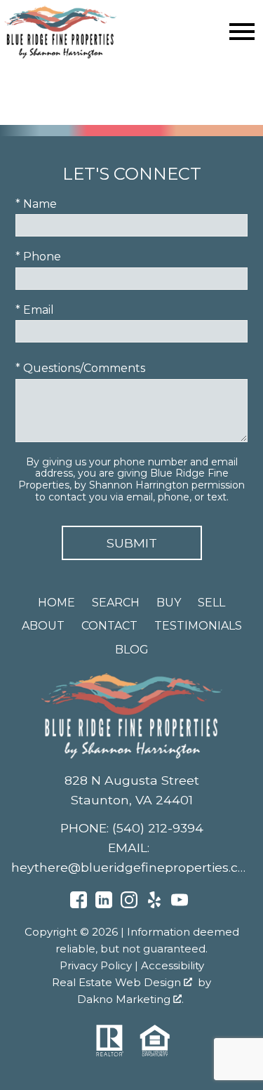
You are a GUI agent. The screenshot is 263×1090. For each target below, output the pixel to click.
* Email (34, 310)
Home (56, 602)
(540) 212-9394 (157, 827)
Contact (109, 625)
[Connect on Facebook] (78, 904)
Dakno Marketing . (130, 999)
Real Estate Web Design (118, 982)
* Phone (38, 256)
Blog (132, 649)
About (43, 625)
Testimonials (198, 625)
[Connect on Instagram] (129, 904)
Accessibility (172, 965)
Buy (168, 602)
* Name (36, 204)
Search (116, 602)
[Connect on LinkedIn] (103, 904)
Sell (211, 602)
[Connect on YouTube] (179, 904)
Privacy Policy (96, 965)
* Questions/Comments (80, 368)
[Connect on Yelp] (154, 904)
